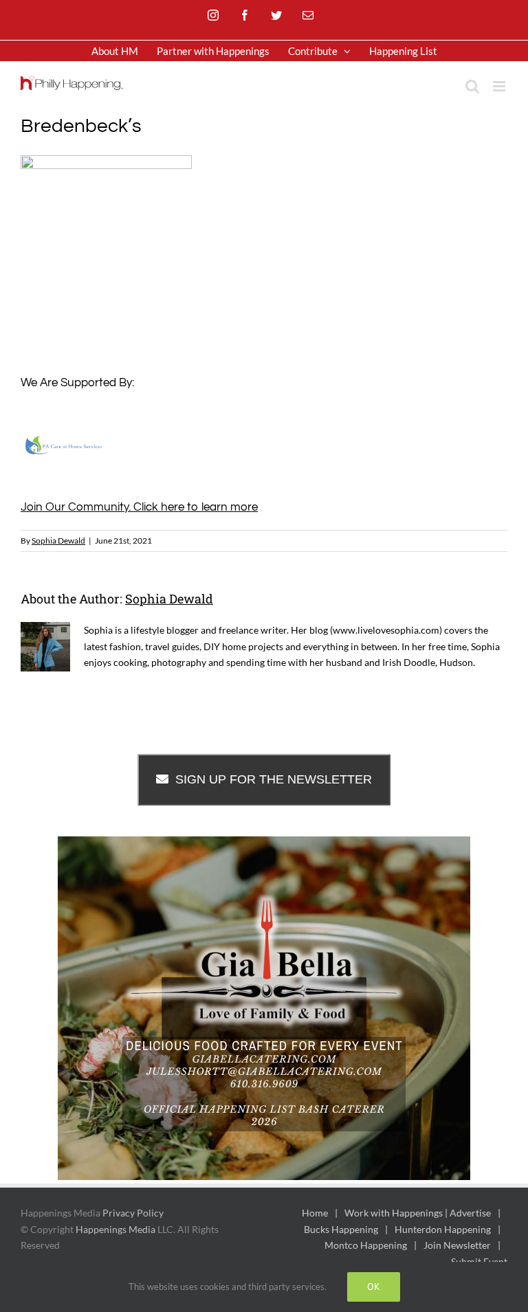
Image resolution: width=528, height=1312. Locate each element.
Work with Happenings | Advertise (417, 1213)
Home (315, 1213)
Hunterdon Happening (443, 1229)
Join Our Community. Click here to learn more (139, 507)
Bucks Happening (341, 1229)
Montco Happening (365, 1245)
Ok (373, 1286)
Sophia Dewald (58, 540)
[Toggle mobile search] (472, 86)
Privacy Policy (133, 1213)
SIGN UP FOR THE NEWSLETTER (273, 779)
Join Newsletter (457, 1245)
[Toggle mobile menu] (500, 86)
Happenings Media (115, 1229)
